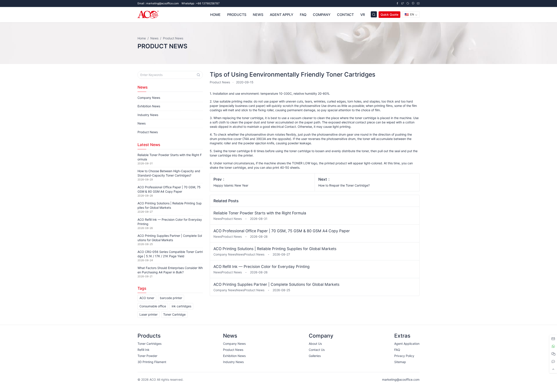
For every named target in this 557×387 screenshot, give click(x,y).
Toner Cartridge (174, 314)
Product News (220, 82)
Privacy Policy (404, 356)
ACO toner (146, 298)
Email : (158, 3)
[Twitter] (402, 3)
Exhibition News (149, 106)
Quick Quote (389, 14)
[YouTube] (418, 3)
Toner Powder (147, 356)
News (142, 123)
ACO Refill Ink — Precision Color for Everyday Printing (261, 266)
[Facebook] (397, 3)
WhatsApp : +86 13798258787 (200, 3)
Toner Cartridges (149, 343)
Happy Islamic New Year (230, 185)
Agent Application (406, 343)
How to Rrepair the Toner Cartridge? (344, 185)
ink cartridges (181, 306)
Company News (149, 97)
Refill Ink (143, 350)
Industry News (148, 115)
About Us (315, 343)
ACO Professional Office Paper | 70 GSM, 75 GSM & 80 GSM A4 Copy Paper (281, 231)
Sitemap (400, 362)
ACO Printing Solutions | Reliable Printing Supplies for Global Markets (274, 248)
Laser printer (148, 314)
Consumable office (152, 306)
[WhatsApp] (553, 346)
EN (411, 14)
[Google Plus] (407, 3)
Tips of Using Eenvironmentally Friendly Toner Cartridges (292, 74)
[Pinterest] (413, 3)
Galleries (315, 356)
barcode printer (171, 298)
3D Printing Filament (152, 362)
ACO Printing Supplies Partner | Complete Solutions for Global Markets (276, 284)
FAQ (397, 350)
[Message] (553, 339)
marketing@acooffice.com (400, 379)
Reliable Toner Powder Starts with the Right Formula (259, 213)
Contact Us (317, 350)
